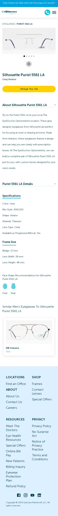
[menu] (54, 12)
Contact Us (14, 402)
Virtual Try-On (29, 89)
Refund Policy (16, 486)
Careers (11, 408)
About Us (12, 396)
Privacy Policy (41, 426)
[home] (9, 12)
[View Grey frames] (28, 64)
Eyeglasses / (9, 24)
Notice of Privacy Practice (38, 445)
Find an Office (16, 384)
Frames (37, 384)
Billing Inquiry (15, 467)
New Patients (15, 461)
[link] (29, 337)
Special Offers (42, 399)
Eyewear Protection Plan (13, 476)
